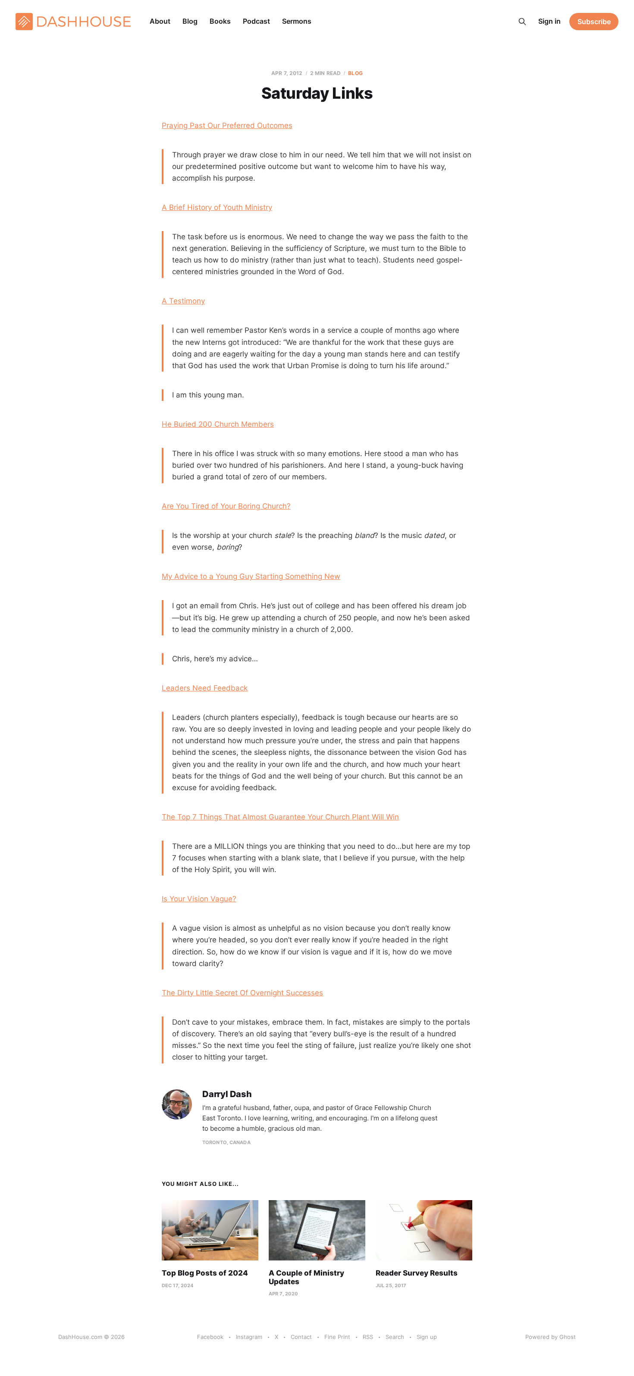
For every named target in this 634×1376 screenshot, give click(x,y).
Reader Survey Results (417, 1273)
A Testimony (183, 301)
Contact (301, 1336)
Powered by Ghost (550, 1336)
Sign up (427, 1336)
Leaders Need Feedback (205, 688)
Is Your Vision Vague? (199, 898)
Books (220, 21)
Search (395, 1336)
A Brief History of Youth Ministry (217, 207)
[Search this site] (522, 21)
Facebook (210, 1336)
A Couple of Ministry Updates (306, 1277)
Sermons (296, 21)
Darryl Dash (227, 1094)
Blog (190, 21)
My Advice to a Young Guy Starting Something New (251, 576)
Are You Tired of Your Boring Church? (226, 506)
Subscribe (594, 21)
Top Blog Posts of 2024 (205, 1273)
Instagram (249, 1336)
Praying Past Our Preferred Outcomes (227, 125)
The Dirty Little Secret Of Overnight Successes (242, 992)
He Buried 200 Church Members (218, 424)
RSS (368, 1336)
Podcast (256, 21)
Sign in (549, 21)
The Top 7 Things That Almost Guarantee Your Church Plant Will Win (280, 817)
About (160, 21)
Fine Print (337, 1336)
